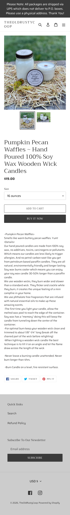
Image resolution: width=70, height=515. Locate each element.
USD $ (34, 481)
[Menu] (64, 24)
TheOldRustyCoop (19, 24)
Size (6, 189)
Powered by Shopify (49, 503)
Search (11, 413)
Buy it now (35, 219)
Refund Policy (16, 423)
